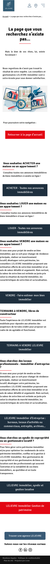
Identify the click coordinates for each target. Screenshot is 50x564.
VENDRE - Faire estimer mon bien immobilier (25, 297)
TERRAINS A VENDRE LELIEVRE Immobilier (25, 347)
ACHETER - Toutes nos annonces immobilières (25, 190)
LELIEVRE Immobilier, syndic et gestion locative (25, 487)
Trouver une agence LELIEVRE (25, 535)
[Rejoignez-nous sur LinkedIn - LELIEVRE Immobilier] (25, 550)
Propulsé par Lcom (22, 561)
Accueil (5, 16)
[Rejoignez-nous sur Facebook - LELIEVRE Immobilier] (20, 550)
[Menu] (42, 4)
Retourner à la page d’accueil (25, 134)
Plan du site (8, 561)
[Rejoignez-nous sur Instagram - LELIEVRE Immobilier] (30, 550)
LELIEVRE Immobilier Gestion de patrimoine (25, 508)
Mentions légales (10, 558)
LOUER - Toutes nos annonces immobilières (25, 230)
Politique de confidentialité (29, 558)
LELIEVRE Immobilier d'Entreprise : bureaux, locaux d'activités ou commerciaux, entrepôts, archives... (25, 422)
